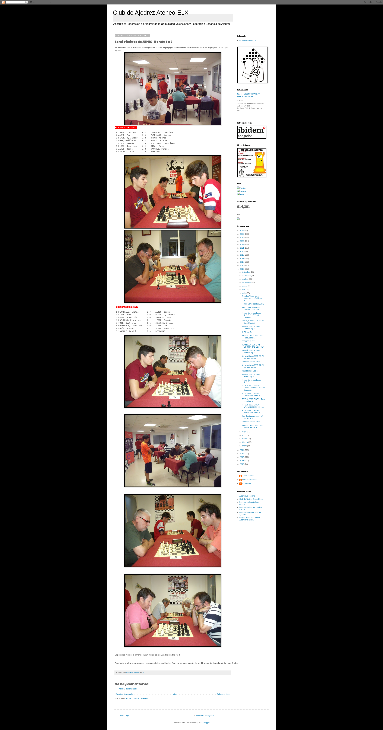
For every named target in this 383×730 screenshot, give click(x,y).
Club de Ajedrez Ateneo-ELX (151, 12)
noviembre (246, 276)
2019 (242, 255)
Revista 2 (244, 191)
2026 (242, 231)
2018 (242, 259)
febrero (245, 442)
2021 (242, 248)
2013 (242, 454)
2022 (242, 244)
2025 (242, 234)
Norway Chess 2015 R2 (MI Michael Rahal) (253, 357)
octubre (245, 279)
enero (244, 446)
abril (244, 435)
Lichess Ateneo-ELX (247, 40)
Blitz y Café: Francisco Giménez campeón (251, 308)
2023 (242, 241)
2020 (242, 252)
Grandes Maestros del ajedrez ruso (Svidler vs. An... (252, 298)
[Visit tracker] (238, 219)
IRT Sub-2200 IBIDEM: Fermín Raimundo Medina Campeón (253, 388)
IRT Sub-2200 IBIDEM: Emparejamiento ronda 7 (253, 406)
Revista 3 (244, 195)
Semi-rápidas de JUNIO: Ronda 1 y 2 (251, 375)
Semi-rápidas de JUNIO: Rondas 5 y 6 (251, 327)
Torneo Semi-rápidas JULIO (253, 304)
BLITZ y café (247, 332)
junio (244, 293)
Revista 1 (244, 188)
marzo (244, 439)
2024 (242, 237)
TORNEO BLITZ (248, 341)
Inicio (175, 694)
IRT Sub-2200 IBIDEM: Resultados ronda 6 (251, 411)
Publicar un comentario (127, 689)
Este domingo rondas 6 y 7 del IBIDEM (252, 417)
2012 (242, 457)
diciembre (246, 272)
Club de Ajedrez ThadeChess (251, 499)
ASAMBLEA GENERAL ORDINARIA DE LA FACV (253, 346)
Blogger (206, 723)
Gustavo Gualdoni (249, 480)
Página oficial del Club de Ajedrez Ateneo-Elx (249, 519)
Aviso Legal (124, 716)
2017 (242, 262)
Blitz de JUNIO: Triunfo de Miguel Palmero (252, 426)
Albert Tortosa (248, 476)
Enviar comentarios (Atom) (137, 698)
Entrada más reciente (124, 694)
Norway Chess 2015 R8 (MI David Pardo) (253, 322)
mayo (244, 432)
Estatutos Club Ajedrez (205, 716)
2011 (242, 461)
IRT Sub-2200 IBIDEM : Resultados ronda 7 (251, 394)
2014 (242, 450)
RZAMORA (246, 483)
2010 (242, 464)
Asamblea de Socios (250, 371)
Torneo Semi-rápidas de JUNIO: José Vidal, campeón (251, 315)
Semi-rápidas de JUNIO (251, 362)
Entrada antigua (223, 694)
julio (244, 290)
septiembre (246, 282)
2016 (242, 265)
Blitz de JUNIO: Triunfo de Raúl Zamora (252, 337)
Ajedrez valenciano (247, 496)
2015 (242, 269)
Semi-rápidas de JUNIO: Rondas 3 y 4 (251, 351)
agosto (245, 286)
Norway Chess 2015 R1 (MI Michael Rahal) (253, 366)
